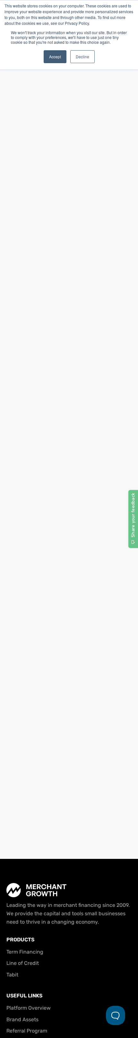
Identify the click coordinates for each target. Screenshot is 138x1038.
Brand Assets (22, 1019)
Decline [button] (82, 56)
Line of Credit (22, 963)
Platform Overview (28, 1008)
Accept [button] (55, 56)
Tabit (12, 975)
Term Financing (24, 952)
